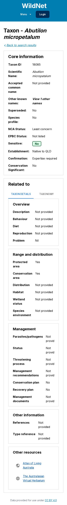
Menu (23, 14)
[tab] (21, 194)
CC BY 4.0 (51, 500)
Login (42, 14)
